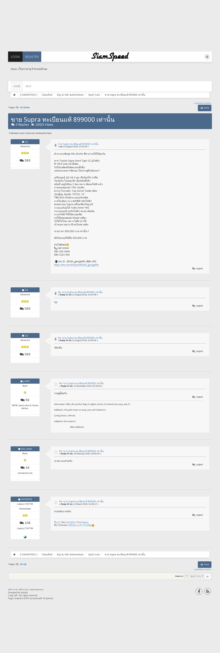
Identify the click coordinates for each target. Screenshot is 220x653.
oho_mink (26, 448)
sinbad (24, 592)
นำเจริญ (87, 525)
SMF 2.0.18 (12, 590)
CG (26, 141)
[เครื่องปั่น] (25, 537)
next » (208, 103)
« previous (199, 103)
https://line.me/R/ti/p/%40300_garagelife (76, 264)
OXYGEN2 (26, 499)
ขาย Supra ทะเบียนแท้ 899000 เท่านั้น (78, 144)
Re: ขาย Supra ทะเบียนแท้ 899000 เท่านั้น (80, 292)
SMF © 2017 (24, 590)
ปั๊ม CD (57, 522)
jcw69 (26, 381)
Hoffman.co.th (75, 525)
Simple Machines (36, 590)
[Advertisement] (103, 24)
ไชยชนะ (85, 522)
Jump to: (179, 576)
